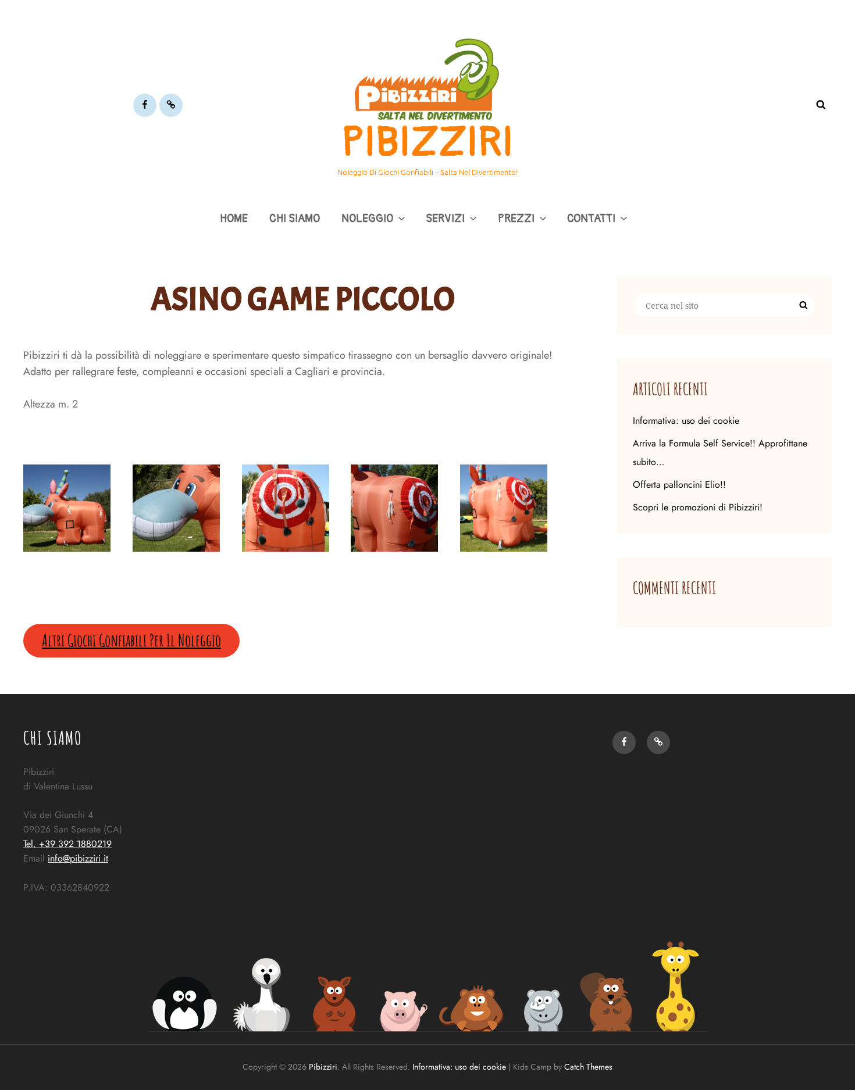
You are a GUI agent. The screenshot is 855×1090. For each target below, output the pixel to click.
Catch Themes (588, 1067)
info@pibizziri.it (78, 858)
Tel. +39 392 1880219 (67, 843)
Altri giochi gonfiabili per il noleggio (131, 640)
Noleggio (367, 219)
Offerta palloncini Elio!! (679, 484)
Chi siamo (294, 219)
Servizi (445, 219)
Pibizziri (427, 142)
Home (234, 219)
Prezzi (516, 219)
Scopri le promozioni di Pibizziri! (698, 507)
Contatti (591, 219)
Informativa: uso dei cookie (686, 420)
